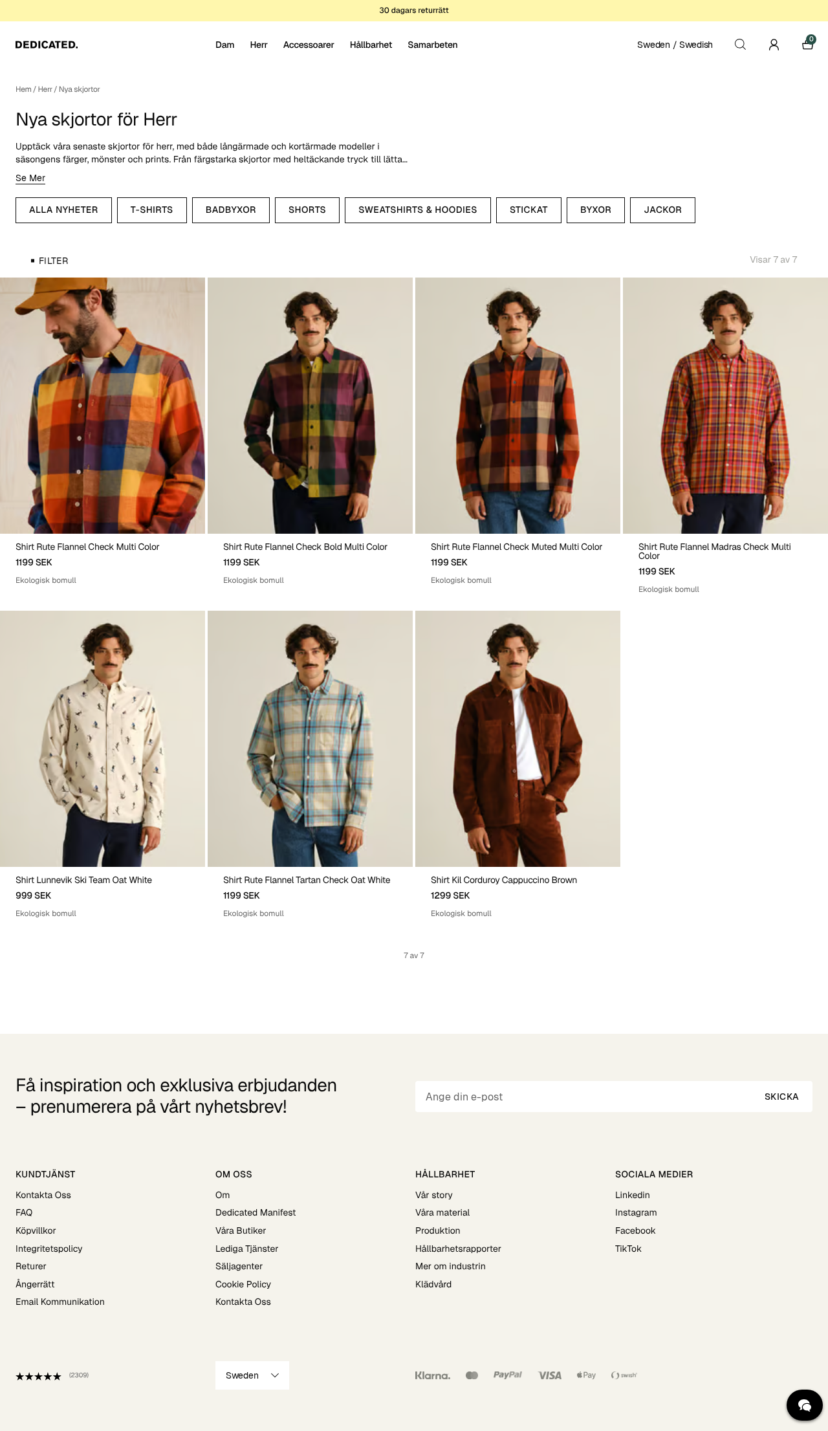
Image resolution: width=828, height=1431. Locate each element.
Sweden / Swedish (675, 44)
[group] (102, 406)
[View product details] (102, 560)
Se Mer (30, 178)
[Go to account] (773, 45)
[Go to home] (114, 44)
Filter (53, 260)
